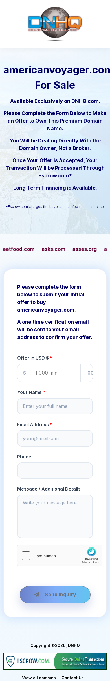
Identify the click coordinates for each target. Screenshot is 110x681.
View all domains (39, 677)
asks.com (27, 249)
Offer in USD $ (33, 358)
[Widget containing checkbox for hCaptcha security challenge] (59, 555)
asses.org (58, 249)
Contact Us (72, 677)
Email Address (33, 424)
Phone (24, 457)
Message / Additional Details (49, 489)
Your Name (29, 392)
